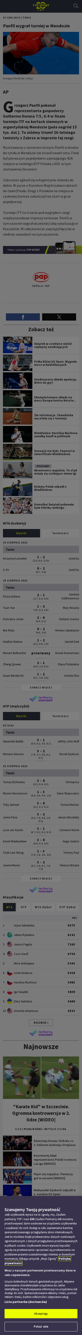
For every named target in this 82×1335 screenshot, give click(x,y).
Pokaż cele (41, 1326)
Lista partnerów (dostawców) (26, 1302)
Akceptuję (41, 1314)
